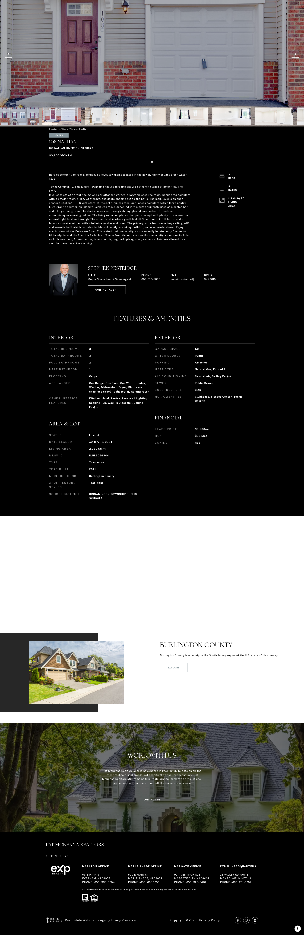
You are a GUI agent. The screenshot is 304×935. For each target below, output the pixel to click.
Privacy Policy (209, 920)
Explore (174, 667)
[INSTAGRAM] (246, 920)
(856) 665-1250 (149, 882)
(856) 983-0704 (104, 882)
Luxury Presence (123, 920)
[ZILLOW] (255, 920)
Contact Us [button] (152, 799)
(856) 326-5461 (196, 882)
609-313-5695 (150, 279)
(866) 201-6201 (241, 882)
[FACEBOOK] (238, 920)
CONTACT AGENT (106, 290)
